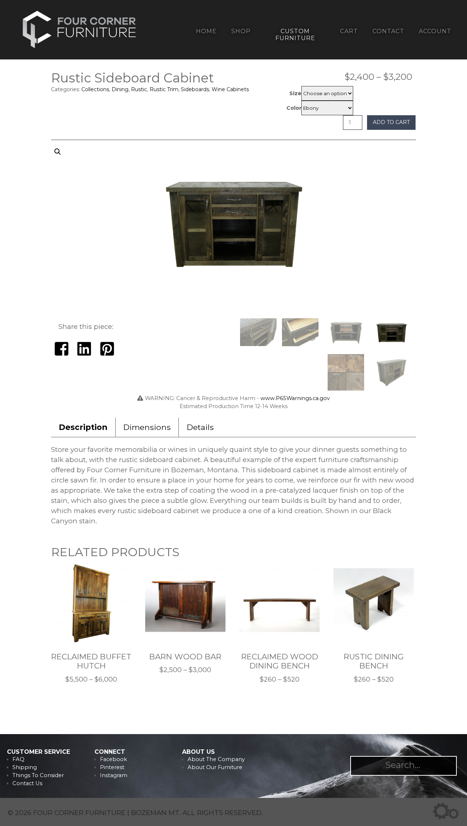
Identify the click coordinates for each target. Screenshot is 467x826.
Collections (95, 89)
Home (206, 31)
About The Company (216, 759)
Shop (241, 31)
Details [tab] (200, 427)
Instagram (113, 775)
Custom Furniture (295, 35)
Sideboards (195, 89)
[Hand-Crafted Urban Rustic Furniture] (79, 48)
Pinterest (112, 767)
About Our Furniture (215, 767)
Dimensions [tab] (147, 427)
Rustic (139, 89)
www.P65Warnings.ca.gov (295, 398)
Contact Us (27, 783)
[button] (233, 228)
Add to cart (391, 122)
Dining (120, 89)
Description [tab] (83, 427)
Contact (388, 31)
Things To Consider (38, 775)
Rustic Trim (164, 89)
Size (295, 93)
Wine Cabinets (230, 89)
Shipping (24, 767)
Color (293, 108)
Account (435, 31)
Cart (349, 31)
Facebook (113, 759)
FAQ (18, 759)
